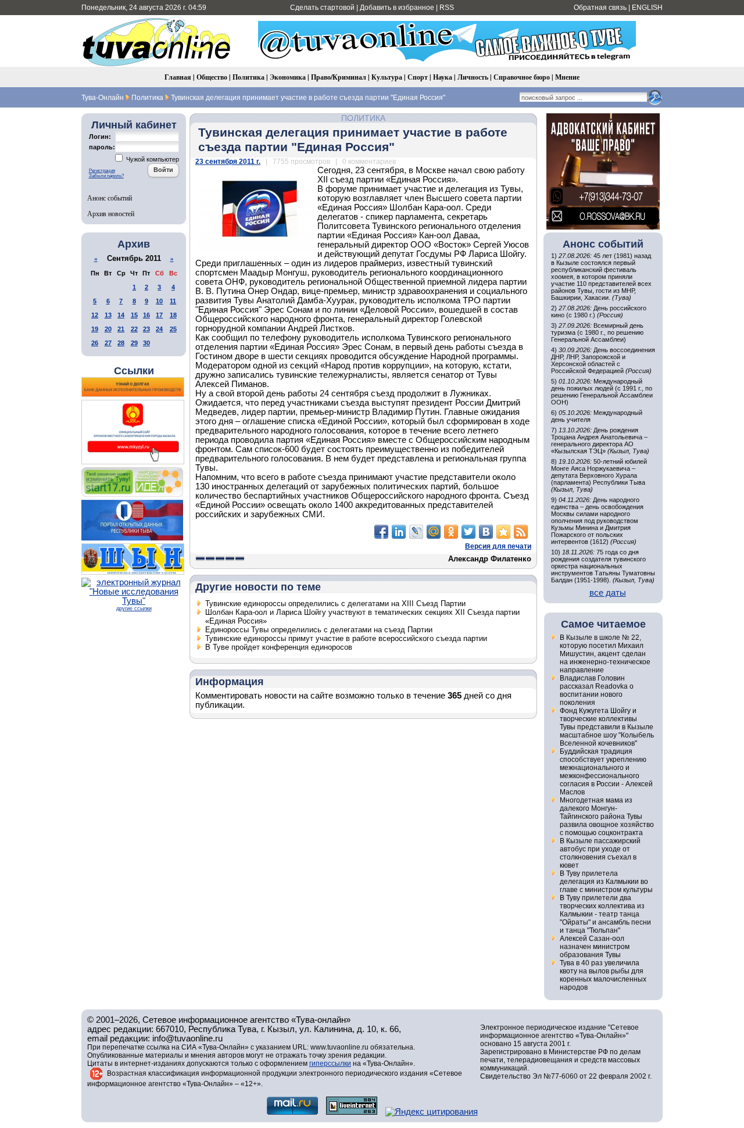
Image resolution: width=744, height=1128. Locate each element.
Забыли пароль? (106, 175)
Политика (248, 77)
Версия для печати (498, 546)
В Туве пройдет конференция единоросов (278, 647)
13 (108, 314)
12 (94, 314)
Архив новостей (110, 213)
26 (94, 342)
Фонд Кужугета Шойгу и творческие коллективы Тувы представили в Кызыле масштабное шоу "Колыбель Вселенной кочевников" (607, 727)
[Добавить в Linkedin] (399, 532)
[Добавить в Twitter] (468, 532)
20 (108, 328)
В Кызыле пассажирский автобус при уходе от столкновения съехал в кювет (600, 853)
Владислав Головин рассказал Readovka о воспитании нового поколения (597, 690)
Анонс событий (109, 197)
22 (134, 328)
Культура (386, 77)
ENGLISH (647, 7)
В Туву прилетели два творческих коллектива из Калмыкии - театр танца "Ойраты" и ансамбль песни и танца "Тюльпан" (605, 914)
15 (134, 314)
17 (159, 314)
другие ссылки (134, 608)
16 (146, 314)
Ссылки (134, 371)
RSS (446, 7)
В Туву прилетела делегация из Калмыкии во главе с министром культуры (606, 881)
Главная (177, 77)
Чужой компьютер (151, 159)
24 (159, 328)
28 (120, 342)
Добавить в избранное (397, 7)
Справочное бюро (521, 77)
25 (173, 328)
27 (108, 342)
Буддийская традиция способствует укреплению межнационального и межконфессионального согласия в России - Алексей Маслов (606, 771)
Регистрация (102, 170)
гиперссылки (330, 1063)
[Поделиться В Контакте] (486, 532)
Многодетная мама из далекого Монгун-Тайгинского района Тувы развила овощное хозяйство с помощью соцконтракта (607, 816)
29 (134, 342)
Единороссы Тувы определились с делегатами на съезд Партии (318, 629)
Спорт (417, 77)
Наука (442, 77)
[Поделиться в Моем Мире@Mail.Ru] (434, 532)
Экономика (288, 77)
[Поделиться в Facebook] (381, 532)
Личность (472, 77)
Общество (211, 77)
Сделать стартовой (322, 7)
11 (173, 301)
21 (120, 328)
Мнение (567, 77)
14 (120, 314)
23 (146, 328)
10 (159, 301)
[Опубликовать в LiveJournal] (416, 532)
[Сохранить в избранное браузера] (503, 532)
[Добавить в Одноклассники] (451, 532)
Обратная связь (600, 7)
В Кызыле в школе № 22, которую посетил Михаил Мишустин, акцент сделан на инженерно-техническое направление (605, 653)
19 (94, 328)
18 (173, 314)
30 (146, 342)
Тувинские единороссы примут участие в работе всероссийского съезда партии (346, 638)
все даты (607, 592)
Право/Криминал (338, 77)
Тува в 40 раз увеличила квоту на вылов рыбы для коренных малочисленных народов (603, 975)
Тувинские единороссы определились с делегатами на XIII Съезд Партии (335, 603)
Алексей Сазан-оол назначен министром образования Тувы (594, 946)
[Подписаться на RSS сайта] (521, 532)
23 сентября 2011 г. (227, 161)
